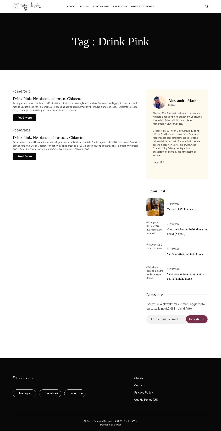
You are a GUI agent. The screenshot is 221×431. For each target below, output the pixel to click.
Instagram (26, 393)
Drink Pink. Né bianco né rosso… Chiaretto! (49, 137)
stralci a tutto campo (142, 6)
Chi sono (140, 378)
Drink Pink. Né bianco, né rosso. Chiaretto (47, 98)
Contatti (140, 385)
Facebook (52, 393)
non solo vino (120, 6)
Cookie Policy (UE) (146, 399)
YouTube (77, 393)
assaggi (71, 6)
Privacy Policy (143, 392)
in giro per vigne (101, 6)
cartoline (84, 6)
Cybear (117, 424)
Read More (24, 117)
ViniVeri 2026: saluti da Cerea (185, 254)
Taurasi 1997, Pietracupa (181, 209)
